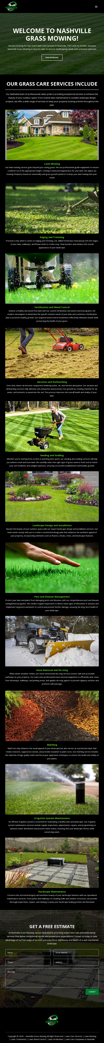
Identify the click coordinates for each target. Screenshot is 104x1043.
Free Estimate (52, 57)
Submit (92, 992)
